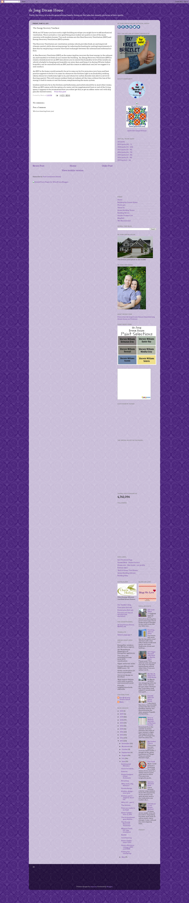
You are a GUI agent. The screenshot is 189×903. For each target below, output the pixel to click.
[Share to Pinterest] (69, 95)
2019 (122, 717)
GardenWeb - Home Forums (128, 562)
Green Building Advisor (126, 573)
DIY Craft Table (151, 610)
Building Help (122, 575)
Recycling (125, 781)
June (123, 761)
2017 (122, 723)
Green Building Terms (125, 210)
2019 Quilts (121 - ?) (124, 144)
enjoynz (93, 886)
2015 (122, 729)
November (126, 746)
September (126, 752)
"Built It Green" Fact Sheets (127, 570)
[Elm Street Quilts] (137, 98)
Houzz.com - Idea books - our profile (131, 565)
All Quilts (121, 142)
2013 (122, 735)
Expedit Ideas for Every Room (151, 698)
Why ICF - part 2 (127, 802)
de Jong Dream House (46, 10)
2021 (122, 711)
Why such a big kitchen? (127, 784)
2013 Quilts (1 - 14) (124, 160)
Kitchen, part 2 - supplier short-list (127, 797)
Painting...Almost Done (151, 631)
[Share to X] (65, 95)
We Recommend (123, 221)
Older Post (107, 166)
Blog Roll (120, 218)
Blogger (110, 886)
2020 (122, 714)
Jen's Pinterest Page (124, 560)
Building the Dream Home (127, 202)
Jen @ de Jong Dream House (125, 698)
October (125, 749)
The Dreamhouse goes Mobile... (128, 818)
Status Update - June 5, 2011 (127, 841)
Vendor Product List (125, 215)
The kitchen (125, 805)
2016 (122, 726)
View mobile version (72, 170)
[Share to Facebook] (67, 95)
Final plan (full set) (124, 607)
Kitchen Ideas (122, 568)
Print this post (60, 92)
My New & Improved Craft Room (152, 675)
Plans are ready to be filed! (128, 809)
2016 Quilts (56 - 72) (124, 152)
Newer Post (38, 166)
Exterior (124, 771)
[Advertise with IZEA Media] (146, 397)
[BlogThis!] (63, 95)
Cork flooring (126, 838)
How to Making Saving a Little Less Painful (152, 721)
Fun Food (151, 761)
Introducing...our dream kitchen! (152, 806)
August (124, 755)
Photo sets (121, 205)
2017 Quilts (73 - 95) (124, 149)
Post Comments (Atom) (52, 176)
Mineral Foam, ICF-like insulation (127, 830)
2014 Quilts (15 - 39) (124, 157)
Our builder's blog (124, 605)
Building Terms (123, 213)
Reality (124, 835)
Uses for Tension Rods (151, 783)
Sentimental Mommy (126, 765)
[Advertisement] (133, 421)
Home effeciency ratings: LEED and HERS (127, 847)
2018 (122, 720)
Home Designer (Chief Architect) (127, 776)
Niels (122, 702)
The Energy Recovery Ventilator (126, 823)
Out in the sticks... (127, 768)
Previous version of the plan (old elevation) (125, 614)
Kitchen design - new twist (127, 792)
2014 (122, 732)
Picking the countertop (126, 852)
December (126, 743)
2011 (121, 741)
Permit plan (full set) (125, 610)
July (123, 758)
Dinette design (126, 788)
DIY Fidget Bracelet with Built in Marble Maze (151, 655)
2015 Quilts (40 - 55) (124, 155)
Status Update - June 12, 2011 (127, 813)
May (123, 857)
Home (73, 166)
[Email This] (61, 95)
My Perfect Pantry (152, 742)
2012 (122, 738)
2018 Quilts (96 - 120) (125, 147)
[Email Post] (56, 95)
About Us (121, 207)
